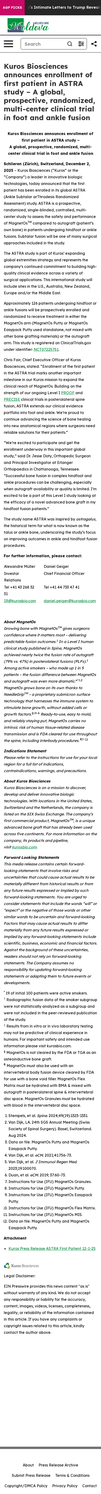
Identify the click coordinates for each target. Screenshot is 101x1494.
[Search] (69, 43)
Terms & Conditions (72, 1475)
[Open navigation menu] (8, 44)
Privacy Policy (65, 1485)
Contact (89, 1485)
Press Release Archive (58, 1465)
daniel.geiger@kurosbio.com (70, 600)
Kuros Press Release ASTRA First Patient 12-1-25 (52, 1248)
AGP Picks (12, 7)
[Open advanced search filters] (81, 43)
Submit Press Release (31, 1475)
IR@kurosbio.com (20, 600)
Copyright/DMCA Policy (25, 1485)
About (28, 1465)
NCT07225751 (46, 349)
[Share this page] (94, 44)
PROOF (67, 392)
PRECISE (12, 399)
